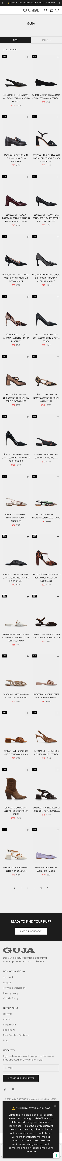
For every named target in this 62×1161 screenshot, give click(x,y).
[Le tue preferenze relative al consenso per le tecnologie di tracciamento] (56, 1155)
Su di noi (8, 977)
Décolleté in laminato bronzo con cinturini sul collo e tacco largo (16, 398)
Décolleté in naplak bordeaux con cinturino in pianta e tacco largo (16, 218)
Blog (5, 1040)
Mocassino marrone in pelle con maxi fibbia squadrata (16, 158)
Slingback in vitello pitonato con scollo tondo (46, 516)
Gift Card (8, 1019)
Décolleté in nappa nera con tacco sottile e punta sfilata (46, 338)
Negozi (7, 982)
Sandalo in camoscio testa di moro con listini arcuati (46, 636)
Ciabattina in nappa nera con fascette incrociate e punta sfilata (16, 577)
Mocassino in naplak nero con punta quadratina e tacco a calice (15, 278)
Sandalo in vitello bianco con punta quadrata (16, 869)
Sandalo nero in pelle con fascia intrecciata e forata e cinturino (46, 158)
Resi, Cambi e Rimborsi (16, 1035)
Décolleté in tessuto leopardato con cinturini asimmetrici (46, 398)
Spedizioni (9, 1029)
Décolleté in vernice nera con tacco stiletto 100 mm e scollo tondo (16, 458)
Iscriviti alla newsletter (21, 1078)
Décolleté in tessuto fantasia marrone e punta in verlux (16, 338)
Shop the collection (31, 931)
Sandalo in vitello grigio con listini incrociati (16, 696)
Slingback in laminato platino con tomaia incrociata (16, 518)
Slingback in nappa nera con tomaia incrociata (46, 456)
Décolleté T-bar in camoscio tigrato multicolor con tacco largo (46, 577)
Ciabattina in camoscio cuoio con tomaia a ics (16, 753)
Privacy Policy (10, 993)
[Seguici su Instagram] (13, 1089)
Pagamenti (9, 1024)
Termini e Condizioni (14, 987)
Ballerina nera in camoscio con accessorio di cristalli (46, 97)
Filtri (15, 40)
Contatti (7, 1014)
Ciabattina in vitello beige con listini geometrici (46, 696)
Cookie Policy (10, 998)
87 (41, 888)
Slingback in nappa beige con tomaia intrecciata (46, 753)
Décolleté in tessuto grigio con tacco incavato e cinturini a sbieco (46, 278)
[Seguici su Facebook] (4, 1089)
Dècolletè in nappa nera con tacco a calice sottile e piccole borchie (46, 218)
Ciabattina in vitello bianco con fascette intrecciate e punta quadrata (16, 637)
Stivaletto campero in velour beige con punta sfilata (16, 811)
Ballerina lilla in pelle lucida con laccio (46, 869)
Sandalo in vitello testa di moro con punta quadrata (46, 809)
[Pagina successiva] (47, 888)
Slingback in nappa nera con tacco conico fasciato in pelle (16, 98)
